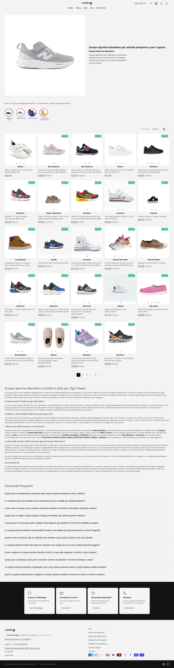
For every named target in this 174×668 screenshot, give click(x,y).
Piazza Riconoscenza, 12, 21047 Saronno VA (22, 648)
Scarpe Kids (42, 103)
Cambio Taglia (94, 648)
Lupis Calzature (15, 664)
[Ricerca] (151, 3)
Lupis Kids (9, 655)
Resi (90, 629)
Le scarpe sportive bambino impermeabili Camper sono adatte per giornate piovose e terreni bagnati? (52, 530)
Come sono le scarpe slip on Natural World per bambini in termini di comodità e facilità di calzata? (51, 508)
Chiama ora (129, 608)
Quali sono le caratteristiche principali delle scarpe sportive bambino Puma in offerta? (45, 493)
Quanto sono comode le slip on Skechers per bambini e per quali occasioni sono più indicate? (49, 538)
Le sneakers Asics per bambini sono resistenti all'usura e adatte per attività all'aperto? (45, 501)
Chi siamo (9, 651)
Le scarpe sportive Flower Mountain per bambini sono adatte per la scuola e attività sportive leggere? (52, 545)
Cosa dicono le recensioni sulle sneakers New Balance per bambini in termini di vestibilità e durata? (52, 523)
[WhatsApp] (156, 3)
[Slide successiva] (32, 149)
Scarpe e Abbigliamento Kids (24, 103)
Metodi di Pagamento (97, 636)
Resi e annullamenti (96, 632)
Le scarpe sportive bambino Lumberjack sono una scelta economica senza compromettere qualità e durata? (56, 567)
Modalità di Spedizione (97, 644)
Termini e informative (47, 664)
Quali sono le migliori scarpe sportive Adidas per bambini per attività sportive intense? (45, 515)
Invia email (65, 608)
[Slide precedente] (8, 149)
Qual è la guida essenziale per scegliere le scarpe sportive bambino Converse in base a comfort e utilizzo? (55, 574)
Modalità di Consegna (97, 640)
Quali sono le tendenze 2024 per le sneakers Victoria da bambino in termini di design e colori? (49, 560)
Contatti (96, 608)
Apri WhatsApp (36, 608)
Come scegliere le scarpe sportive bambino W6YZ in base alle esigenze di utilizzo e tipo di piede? (51, 552)
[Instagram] (167, 664)
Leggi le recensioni (44, 635)
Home (7, 103)
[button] (156, 129)
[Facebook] (163, 664)
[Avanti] (100, 375)
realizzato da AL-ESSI (29, 664)
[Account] (161, 3)
